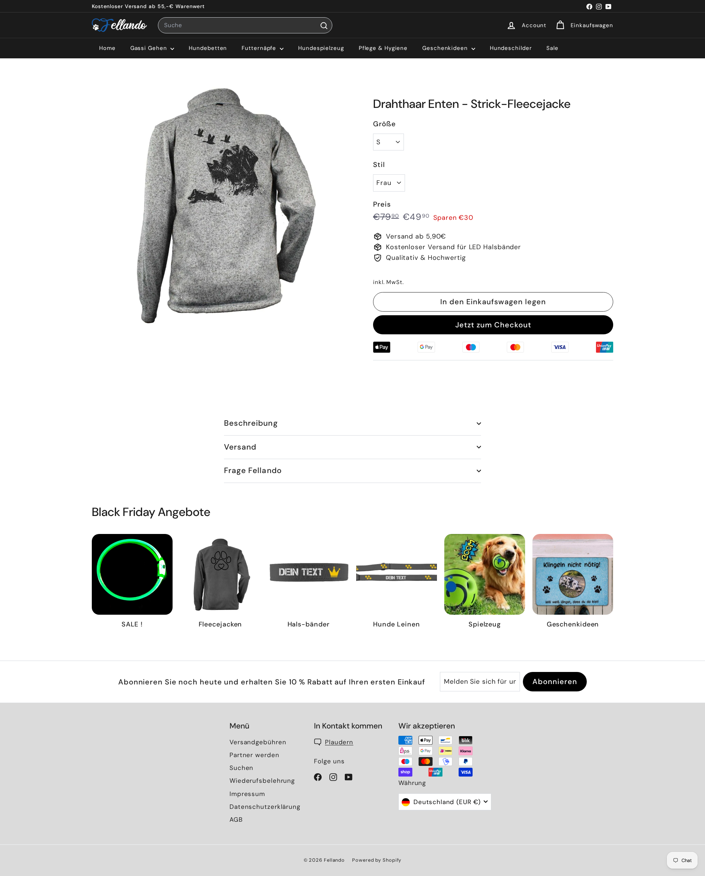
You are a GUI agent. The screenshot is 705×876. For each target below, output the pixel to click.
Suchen (241, 768)
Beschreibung (251, 423)
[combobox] (245, 25)
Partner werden (254, 755)
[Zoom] (220, 205)
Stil (379, 164)
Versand (240, 447)
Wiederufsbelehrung (262, 781)
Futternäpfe (260, 48)
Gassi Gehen (149, 48)
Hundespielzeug (321, 48)
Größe (384, 123)
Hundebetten (208, 48)
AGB (236, 819)
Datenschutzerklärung (264, 807)
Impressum (247, 794)
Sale (552, 48)
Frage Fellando (253, 470)
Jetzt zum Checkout (493, 325)
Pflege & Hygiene (383, 48)
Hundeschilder (511, 48)
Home (107, 48)
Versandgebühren (257, 742)
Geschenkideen (446, 48)
